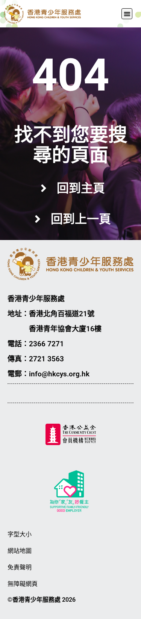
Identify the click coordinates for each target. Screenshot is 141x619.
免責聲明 (20, 567)
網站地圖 (20, 550)
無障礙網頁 (23, 583)
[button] (126, 13)
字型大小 (20, 534)
